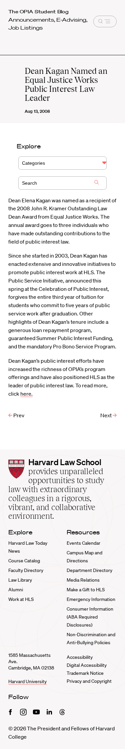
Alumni (15, 590)
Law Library (20, 580)
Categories (33, 163)
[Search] (96, 183)
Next (106, 415)
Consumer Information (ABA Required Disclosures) (90, 617)
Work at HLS (21, 599)
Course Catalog (24, 561)
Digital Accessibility (87, 665)
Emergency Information (91, 599)
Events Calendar (83, 543)
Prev (18, 415)
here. (26, 393)
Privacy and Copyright (89, 681)
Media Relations (83, 580)
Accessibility (80, 657)
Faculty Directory (25, 570)
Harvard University (27, 681)
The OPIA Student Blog (38, 12)
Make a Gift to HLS (86, 590)
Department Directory (89, 570)
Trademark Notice (85, 673)
